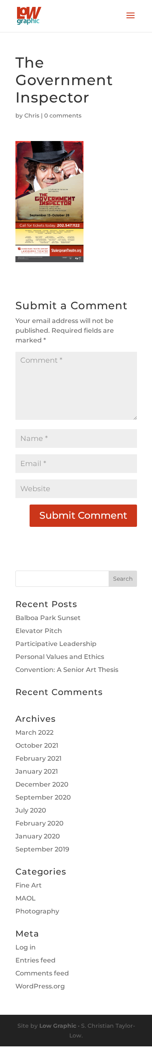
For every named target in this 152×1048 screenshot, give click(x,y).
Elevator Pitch (38, 631)
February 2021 (38, 758)
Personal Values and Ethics (59, 657)
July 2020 (30, 810)
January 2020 (37, 836)
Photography (37, 911)
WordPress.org (40, 986)
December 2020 (42, 784)
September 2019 (42, 849)
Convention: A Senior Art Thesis (66, 670)
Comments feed (42, 973)
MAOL (25, 898)
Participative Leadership (55, 644)
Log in (25, 947)
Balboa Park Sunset (48, 618)
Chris (31, 115)
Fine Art (28, 885)
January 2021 (36, 771)
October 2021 (36, 745)
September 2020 (43, 797)
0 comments (62, 115)
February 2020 (39, 823)
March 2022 (34, 732)
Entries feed (35, 960)
